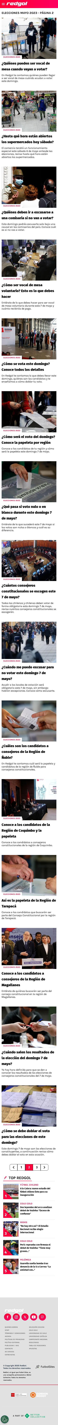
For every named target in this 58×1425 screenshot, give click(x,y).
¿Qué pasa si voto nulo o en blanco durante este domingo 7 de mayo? (27, 512)
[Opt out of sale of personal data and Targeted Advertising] (5, 1419)
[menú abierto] (3, 4)
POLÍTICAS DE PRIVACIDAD (14, 1339)
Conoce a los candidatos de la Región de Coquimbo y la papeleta (26, 831)
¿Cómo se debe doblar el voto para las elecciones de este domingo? (26, 1137)
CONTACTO (9, 1349)
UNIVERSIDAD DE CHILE (38, 1333)
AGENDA (8, 1336)
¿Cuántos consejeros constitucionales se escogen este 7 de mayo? (29, 591)
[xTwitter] (25, 1317)
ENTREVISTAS (10, 1355)
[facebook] (7, 1317)
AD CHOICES (9, 1352)
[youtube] (33, 1317)
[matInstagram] (16, 1317)
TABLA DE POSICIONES (37, 1346)
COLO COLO (33, 1330)
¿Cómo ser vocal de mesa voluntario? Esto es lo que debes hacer (28, 291)
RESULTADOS (34, 1342)
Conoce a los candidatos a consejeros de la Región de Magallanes (23, 979)
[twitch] (42, 1317)
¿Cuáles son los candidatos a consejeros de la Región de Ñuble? (25, 752)
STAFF (7, 1330)
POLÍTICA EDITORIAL (12, 1342)
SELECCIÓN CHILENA (36, 1327)
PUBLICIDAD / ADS (12, 1346)
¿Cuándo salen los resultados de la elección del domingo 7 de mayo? (28, 1058)
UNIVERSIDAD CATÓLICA (38, 1336)
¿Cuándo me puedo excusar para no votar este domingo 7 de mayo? (28, 673)
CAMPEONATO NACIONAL (38, 1339)
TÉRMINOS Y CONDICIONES (15, 1333)
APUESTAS (33, 1349)
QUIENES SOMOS (11, 1327)
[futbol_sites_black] (45, 1367)
